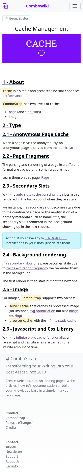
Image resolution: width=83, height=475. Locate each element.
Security (12, 466)
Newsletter (14, 451)
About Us (13, 461)
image (13, 116)
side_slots (32, 112)
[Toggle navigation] (75, 6)
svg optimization (42, 311)
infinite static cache (61, 320)
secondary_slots (20, 263)
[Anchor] (26, 82)
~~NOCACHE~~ (56, 238)
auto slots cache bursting (35, 194)
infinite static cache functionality (40, 337)
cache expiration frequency (27, 268)
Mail (12, 447)
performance (12, 95)
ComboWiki (37, 6)
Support (12, 456)
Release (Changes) (19, 422)
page (13, 112)
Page (45, 177)
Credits (11, 427)
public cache (67, 147)
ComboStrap (15, 418)
